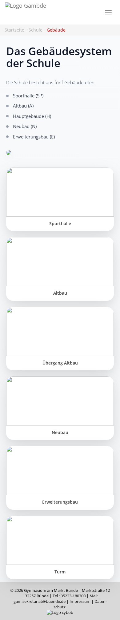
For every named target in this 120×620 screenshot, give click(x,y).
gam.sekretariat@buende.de (40, 601)
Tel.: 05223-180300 (69, 596)
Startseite (14, 30)
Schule (35, 30)
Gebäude (56, 30)
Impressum (80, 601)
